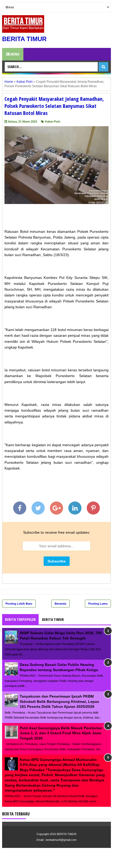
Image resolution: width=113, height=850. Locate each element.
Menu (14, 54)
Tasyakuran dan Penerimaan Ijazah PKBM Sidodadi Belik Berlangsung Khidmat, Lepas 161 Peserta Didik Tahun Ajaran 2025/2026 (59, 701)
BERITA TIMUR (24, 38)
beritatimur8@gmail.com (61, 839)
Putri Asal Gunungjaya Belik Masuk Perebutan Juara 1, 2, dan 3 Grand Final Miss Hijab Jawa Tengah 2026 (61, 733)
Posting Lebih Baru (19, 603)
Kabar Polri (52, 121)
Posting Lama (97, 603)
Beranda (60, 603)
